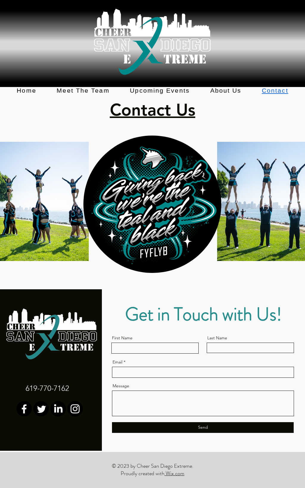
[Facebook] (24, 408)
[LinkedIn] (58, 408)
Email (117, 362)
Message (121, 386)
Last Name (217, 338)
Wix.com (174, 473)
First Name (122, 338)
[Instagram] (75, 408)
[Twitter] (41, 408)
